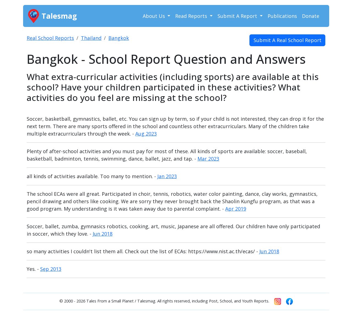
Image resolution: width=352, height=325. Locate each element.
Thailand (91, 38)
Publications (282, 16)
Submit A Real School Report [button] (287, 40)
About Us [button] (154, 16)
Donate (310, 16)
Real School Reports (50, 38)
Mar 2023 (208, 158)
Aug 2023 (146, 133)
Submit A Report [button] (238, 16)
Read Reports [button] (191, 16)
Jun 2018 (102, 233)
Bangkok (118, 38)
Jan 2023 (167, 176)
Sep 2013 (50, 269)
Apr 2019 (235, 208)
